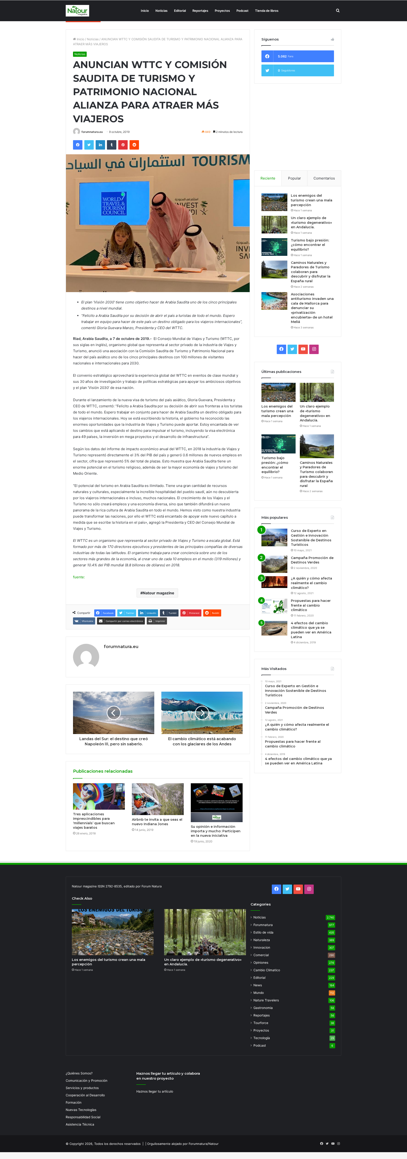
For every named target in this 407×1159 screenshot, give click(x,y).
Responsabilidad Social (83, 1117)
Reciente (267, 178)
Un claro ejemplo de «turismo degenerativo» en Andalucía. (311, 222)
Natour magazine (158, 593)
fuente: (79, 577)
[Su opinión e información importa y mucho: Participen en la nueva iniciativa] (217, 802)
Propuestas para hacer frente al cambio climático (311, 605)
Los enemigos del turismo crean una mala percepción (311, 200)
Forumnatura (263, 925)
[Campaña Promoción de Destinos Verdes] (274, 564)
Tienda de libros (266, 10)
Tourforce (260, 1023)
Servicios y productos (82, 1088)
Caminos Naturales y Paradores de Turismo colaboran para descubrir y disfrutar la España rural (310, 272)
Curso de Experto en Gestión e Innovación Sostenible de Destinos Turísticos (311, 538)
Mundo (258, 993)
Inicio (145, 10)
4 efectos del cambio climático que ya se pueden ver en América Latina (311, 630)
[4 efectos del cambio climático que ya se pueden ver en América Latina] (274, 628)
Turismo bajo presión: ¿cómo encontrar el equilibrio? (310, 245)
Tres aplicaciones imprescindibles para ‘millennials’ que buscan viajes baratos (94, 821)
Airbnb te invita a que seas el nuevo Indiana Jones (157, 821)
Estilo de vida (263, 932)
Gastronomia (263, 1008)
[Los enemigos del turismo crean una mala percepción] (274, 202)
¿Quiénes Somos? (79, 1073)
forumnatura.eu (92, 132)
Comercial (261, 955)
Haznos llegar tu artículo (154, 1091)
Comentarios (324, 178)
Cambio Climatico (266, 970)
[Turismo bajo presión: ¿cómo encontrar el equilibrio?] (274, 247)
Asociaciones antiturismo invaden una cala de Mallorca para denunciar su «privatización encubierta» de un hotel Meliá (312, 308)
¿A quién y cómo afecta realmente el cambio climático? (311, 583)
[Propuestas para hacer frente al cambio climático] (274, 606)
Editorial (180, 10)
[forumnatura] (77, 10)
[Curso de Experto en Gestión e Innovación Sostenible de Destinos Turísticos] (274, 537)
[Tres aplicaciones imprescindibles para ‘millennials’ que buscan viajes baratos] (99, 796)
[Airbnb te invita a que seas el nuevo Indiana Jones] (158, 799)
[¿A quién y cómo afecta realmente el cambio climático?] (274, 582)
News (257, 985)
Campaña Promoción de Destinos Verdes (312, 560)
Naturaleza (261, 940)
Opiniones (260, 962)
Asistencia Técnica (80, 1124)
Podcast (242, 10)
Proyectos (222, 10)
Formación (73, 1102)
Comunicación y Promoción (86, 1080)
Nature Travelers (266, 1000)
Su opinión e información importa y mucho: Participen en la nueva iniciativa (215, 831)
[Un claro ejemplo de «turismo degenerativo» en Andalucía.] (274, 224)
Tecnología (261, 1038)
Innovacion (261, 947)
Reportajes (200, 10)
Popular (294, 178)
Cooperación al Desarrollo (85, 1095)
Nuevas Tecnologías (81, 1110)
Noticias (161, 10)
